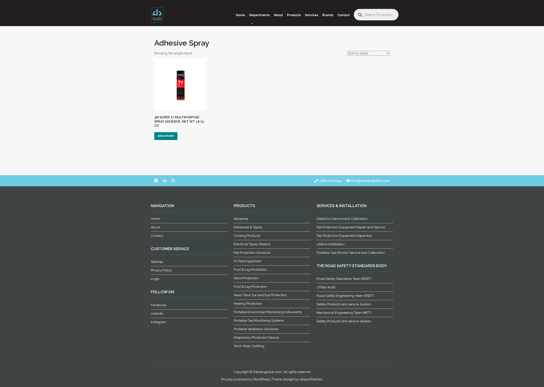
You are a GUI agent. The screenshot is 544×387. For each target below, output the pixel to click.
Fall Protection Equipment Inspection (344, 236)
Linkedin (157, 313)
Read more (166, 135)
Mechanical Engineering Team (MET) (344, 313)
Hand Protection (246, 278)
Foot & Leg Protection (250, 270)
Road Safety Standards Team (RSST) (344, 279)
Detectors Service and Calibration (342, 219)
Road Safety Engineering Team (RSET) (345, 296)
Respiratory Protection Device (256, 337)
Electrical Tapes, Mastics (252, 244)
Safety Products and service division (344, 304)
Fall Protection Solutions (252, 253)
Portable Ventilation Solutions (256, 329)
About (278, 15)
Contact (343, 15)
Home (240, 15)
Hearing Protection (248, 304)
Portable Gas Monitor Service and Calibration (351, 253)
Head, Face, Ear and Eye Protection (260, 295)
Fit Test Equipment (247, 261)
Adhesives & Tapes (248, 227)
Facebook (158, 305)
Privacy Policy (161, 270)
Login (155, 279)
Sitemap (157, 262)
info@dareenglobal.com (370, 181)
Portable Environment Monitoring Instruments (268, 312)
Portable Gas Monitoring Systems (258, 320)
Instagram (158, 322)
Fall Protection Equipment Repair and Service (351, 227)
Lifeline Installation (330, 244)
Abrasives (241, 219)
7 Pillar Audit (326, 287)
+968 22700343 (330, 181)
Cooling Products (247, 236)
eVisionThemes (311, 379)
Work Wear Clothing (249, 346)
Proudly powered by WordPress (245, 379)
